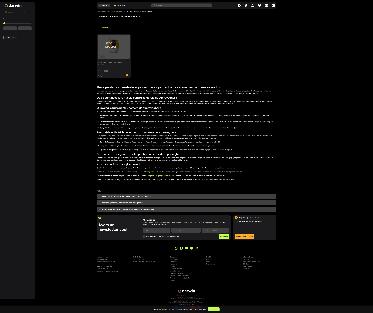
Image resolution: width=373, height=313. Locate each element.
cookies (162, 309)
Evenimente (210, 264)
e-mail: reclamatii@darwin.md (144, 262)
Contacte (173, 262)
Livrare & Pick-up (176, 269)
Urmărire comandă (176, 271)
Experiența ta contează (244, 236)
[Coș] (245, 5)
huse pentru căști (151, 172)
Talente (172, 266)
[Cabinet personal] (252, 5)
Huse (121, 12)
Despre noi (174, 259)
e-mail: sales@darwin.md (106, 262)
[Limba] (273, 5)
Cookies (172, 280)
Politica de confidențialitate (169, 236)
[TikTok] (191, 248)
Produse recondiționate (251, 262)
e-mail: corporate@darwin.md (107, 271)
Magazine (104, 5)
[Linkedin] (197, 248)
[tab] (9, 12)
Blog (208, 262)
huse (163, 168)
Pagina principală (103, 12)
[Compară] (266, 5)
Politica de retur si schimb (179, 276)
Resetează (10, 37)
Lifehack (209, 259)
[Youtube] (186, 248)
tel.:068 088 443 (139, 259)
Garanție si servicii (176, 273)
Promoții (246, 259)
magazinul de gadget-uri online (159, 176)
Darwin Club (247, 266)
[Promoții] (239, 5)
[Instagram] (181, 248)
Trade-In (246, 269)
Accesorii (114, 12)
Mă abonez (224, 236)
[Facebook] (176, 248)
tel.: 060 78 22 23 (103, 259)
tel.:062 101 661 (102, 269)
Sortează (105, 28)
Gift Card (246, 264)
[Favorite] (259, 5)
